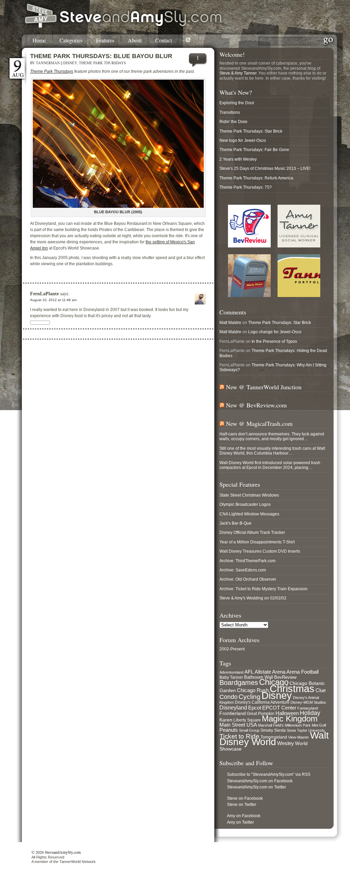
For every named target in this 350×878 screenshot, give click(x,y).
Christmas (292, 688)
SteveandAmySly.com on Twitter (256, 787)
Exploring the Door (236, 102)
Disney (70, 62)
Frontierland (232, 713)
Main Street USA (238, 725)
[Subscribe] (189, 41)
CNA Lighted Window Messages (249, 514)
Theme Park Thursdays (102, 62)
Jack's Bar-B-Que (235, 523)
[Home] (123, 26)
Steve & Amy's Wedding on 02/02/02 (252, 598)
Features (105, 40)
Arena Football (302, 672)
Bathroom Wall (258, 677)
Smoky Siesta (273, 730)
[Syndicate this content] (221, 387)
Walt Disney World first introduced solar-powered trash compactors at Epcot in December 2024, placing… (269, 465)
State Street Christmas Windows (249, 495)
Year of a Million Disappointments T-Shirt (257, 542)
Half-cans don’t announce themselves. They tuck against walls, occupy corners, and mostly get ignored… (271, 436)
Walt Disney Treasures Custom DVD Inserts (259, 551)
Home (39, 40)
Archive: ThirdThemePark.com (247, 560)
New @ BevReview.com (256, 405)
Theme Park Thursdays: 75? (245, 187)
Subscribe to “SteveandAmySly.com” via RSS (268, 774)
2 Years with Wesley (238, 159)
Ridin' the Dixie (233, 121)
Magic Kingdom (290, 718)
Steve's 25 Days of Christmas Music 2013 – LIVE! (264, 168)
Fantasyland (307, 708)
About (135, 40)
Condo (228, 696)
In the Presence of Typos (274, 341)
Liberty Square (247, 720)
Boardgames (238, 682)
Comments (232, 312)
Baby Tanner (231, 677)
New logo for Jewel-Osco (242, 140)
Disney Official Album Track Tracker (252, 532)
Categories (70, 40)
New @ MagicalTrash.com (259, 423)
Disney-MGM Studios (308, 702)
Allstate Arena (270, 672)
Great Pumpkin (260, 713)
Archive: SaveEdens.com (242, 570)
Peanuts (228, 730)
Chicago (273, 682)
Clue (320, 690)
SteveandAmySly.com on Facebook (260, 781)
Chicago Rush (253, 690)
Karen (225, 719)
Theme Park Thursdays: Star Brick (250, 131)
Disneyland (233, 707)
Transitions (229, 112)
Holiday (310, 713)
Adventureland (231, 672)
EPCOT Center (279, 708)
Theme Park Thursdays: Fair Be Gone (254, 149)
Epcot (254, 708)
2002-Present (232, 649)
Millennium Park (298, 725)
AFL (249, 672)
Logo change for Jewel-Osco (274, 331)
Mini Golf (319, 725)
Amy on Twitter (240, 822)
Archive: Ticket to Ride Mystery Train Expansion (263, 588)
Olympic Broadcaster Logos (245, 504)
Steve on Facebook (245, 798)
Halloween (287, 713)
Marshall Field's (271, 725)
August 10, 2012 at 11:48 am (53, 300)
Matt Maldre (230, 322)
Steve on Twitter (241, 804)
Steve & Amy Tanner (237, 73)
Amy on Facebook (243, 815)
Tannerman (48, 62)
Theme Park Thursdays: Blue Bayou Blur (101, 56)
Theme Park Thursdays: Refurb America (256, 178)
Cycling (249, 696)
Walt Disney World (274, 738)
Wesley (285, 743)
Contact (163, 40)
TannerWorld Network (77, 862)
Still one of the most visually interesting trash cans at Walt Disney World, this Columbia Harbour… (272, 451)
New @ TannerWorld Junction (263, 387)
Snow (291, 730)
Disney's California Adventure (262, 702)
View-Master (298, 737)
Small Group (249, 730)
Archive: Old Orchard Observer (247, 579)
